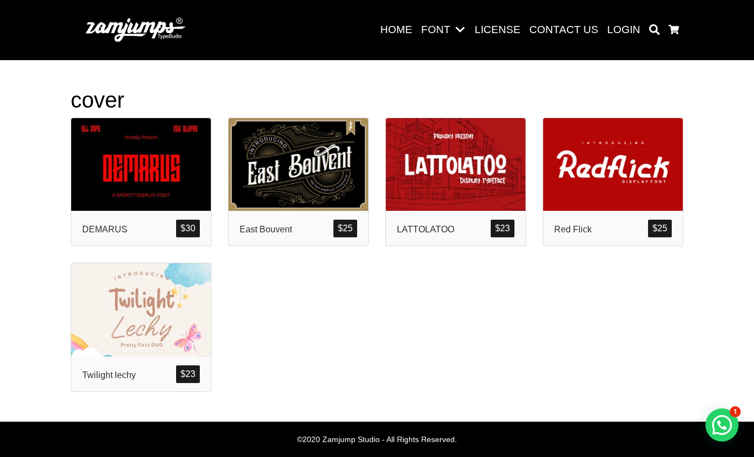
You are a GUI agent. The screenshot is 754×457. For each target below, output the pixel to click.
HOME (396, 29)
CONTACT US (563, 29)
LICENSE (498, 29)
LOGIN (623, 29)
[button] (462, 30)
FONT (435, 29)
